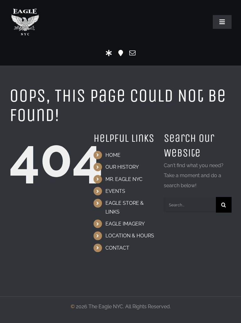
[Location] (120, 53)
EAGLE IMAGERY (125, 224)
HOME (112, 155)
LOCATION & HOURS (129, 236)
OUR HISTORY (122, 167)
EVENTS (115, 191)
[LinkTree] (109, 53)
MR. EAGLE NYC (123, 179)
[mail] (132, 53)
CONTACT (117, 248)
